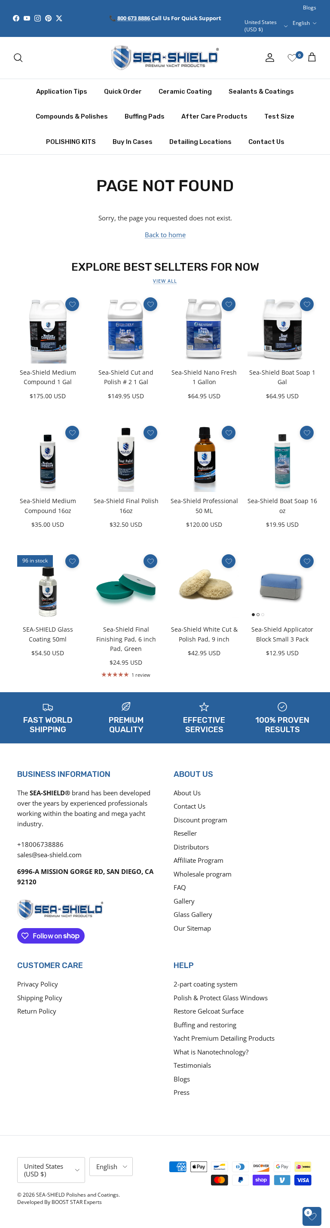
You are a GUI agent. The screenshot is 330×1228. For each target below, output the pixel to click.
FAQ (180, 887)
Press (181, 1092)
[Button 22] (72, 304)
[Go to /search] (18, 57)
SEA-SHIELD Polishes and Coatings (77, 1194)
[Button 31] (150, 561)
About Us (187, 792)
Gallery (184, 901)
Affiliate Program (198, 860)
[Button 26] (72, 433)
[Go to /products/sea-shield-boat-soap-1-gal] (282, 329)
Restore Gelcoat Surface (209, 1011)
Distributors (191, 847)
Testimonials (192, 1065)
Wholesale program (203, 874)
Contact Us (266, 142)
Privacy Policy (37, 984)
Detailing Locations (200, 142)
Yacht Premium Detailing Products (224, 1038)
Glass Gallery (193, 914)
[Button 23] (150, 304)
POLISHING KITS (71, 142)
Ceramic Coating (185, 91)
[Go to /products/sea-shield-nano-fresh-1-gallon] (204, 329)
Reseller (185, 833)
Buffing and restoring (205, 1024)
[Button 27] (150, 433)
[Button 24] (228, 304)
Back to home (165, 234)
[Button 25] (307, 304)
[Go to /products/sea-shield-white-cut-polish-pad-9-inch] (204, 585)
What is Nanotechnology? (211, 1052)
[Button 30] (72, 561)
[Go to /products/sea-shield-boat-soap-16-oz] (282, 457)
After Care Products (214, 116)
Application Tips (61, 91)
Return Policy (36, 1011)
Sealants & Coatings (261, 91)
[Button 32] (228, 561)
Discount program (200, 820)
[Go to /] (165, 58)
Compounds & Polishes (72, 116)
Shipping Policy (39, 997)
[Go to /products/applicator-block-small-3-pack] (282, 585)
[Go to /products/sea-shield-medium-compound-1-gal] (47, 329)
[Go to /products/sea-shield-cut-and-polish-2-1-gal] (126, 329)
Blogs (309, 7)
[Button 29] (307, 433)
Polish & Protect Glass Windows (221, 997)
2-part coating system (206, 984)
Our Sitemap (192, 928)
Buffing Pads (145, 116)
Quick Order (123, 91)
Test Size (279, 116)
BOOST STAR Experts (77, 1202)
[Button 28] (228, 433)
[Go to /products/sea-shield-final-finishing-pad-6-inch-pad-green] (126, 585)
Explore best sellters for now (165, 267)
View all (165, 281)
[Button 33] (307, 561)
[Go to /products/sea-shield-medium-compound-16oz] (47, 457)
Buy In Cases (133, 142)
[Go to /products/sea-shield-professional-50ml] (204, 457)
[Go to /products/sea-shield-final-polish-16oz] (126, 457)
